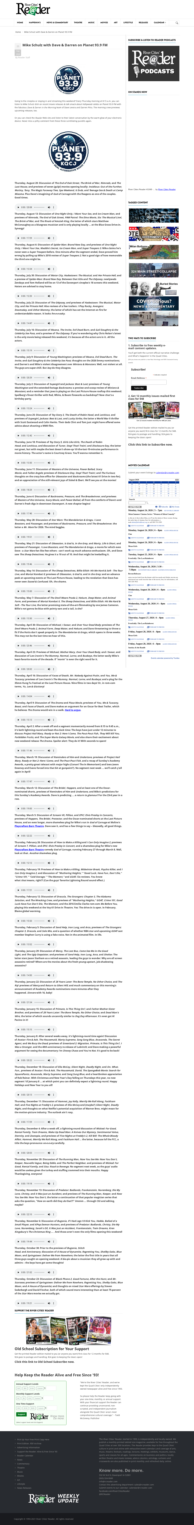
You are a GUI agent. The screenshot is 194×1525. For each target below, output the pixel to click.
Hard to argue (73, 710)
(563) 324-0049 (106, 1478)
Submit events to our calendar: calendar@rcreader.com (125, 1487)
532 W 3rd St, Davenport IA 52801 (115, 1475)
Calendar (159, 22)
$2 (18, 1398)
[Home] (33, 9)
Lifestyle (128, 22)
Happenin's (35, 22)
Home (20, 22)
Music (91, 22)
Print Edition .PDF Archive (29, 1443)
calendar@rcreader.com (167, 472)
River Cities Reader (167, 189)
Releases (143, 22)
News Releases (24, 1488)
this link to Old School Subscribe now (48, 1362)
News (19, 1459)
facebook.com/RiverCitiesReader (114, 1491)
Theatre (78, 22)
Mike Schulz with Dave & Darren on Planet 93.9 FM (65, 45)
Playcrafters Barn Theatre (29, 826)
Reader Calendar (25, 1455)
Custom (40, 1388)
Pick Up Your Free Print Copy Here (33, 1439)
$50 (25, 1388)
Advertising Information (28, 1447)
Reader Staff (24, 57)
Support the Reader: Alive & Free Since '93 (37, 1451)
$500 (33, 1408)
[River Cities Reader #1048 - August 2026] (153, 140)
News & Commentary (57, 22)
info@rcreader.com (108, 1481)
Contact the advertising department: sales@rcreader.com (126, 1484)
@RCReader (104, 1494)
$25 (18, 1388)
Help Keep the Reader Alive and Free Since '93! (57, 1374)
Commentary (23, 1463)
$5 (24, 1398)
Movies (104, 22)
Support (21, 1414)
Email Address (139, 378)
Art (115, 22)
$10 (30, 1398)
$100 (32, 1388)
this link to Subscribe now (154, 444)
